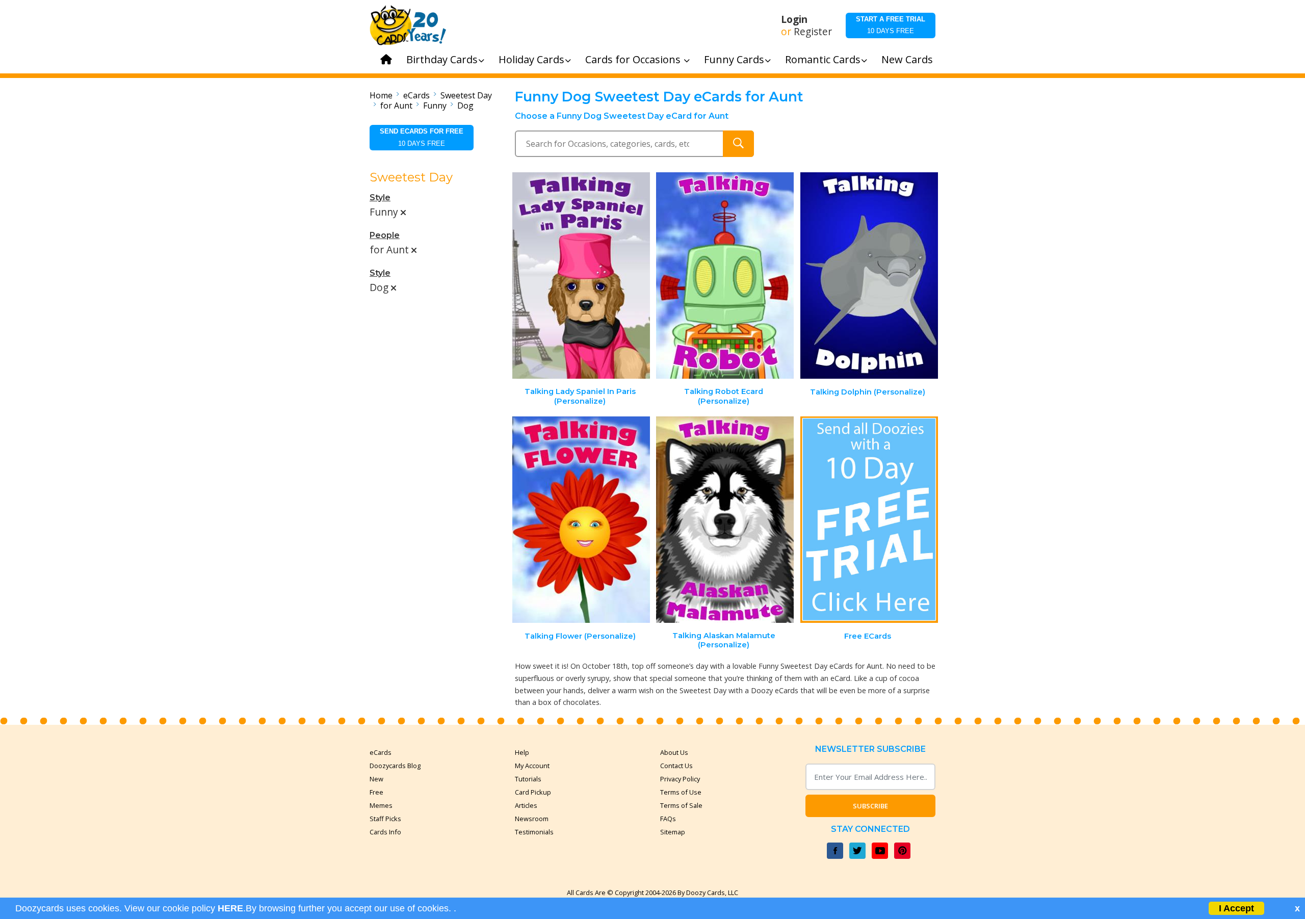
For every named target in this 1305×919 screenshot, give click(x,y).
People (385, 235)
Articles (526, 805)
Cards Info (385, 832)
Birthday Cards (442, 59)
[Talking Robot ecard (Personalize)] (725, 275)
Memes (381, 805)
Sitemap (672, 832)
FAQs (668, 819)
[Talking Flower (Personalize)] (581, 519)
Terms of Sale (681, 805)
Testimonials (534, 832)
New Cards (907, 59)
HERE (230, 908)
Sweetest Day (466, 95)
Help (522, 752)
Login (794, 19)
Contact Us (676, 766)
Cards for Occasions (634, 59)
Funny (435, 105)
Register (813, 31)
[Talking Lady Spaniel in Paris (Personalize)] (581, 275)
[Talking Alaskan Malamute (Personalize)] (725, 519)
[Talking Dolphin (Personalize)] (869, 275)
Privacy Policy (680, 779)
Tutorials (528, 779)
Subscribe (870, 805)
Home (381, 95)
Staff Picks (385, 819)
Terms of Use (680, 792)
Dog (465, 105)
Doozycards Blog (395, 766)
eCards (416, 95)
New (376, 779)
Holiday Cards (531, 59)
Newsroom (532, 819)
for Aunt (396, 105)
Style (380, 197)
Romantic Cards (822, 59)
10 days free (890, 25)
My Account (532, 766)
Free (376, 792)
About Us (674, 752)
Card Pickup (533, 792)
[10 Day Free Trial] (869, 519)
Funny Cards (734, 59)
